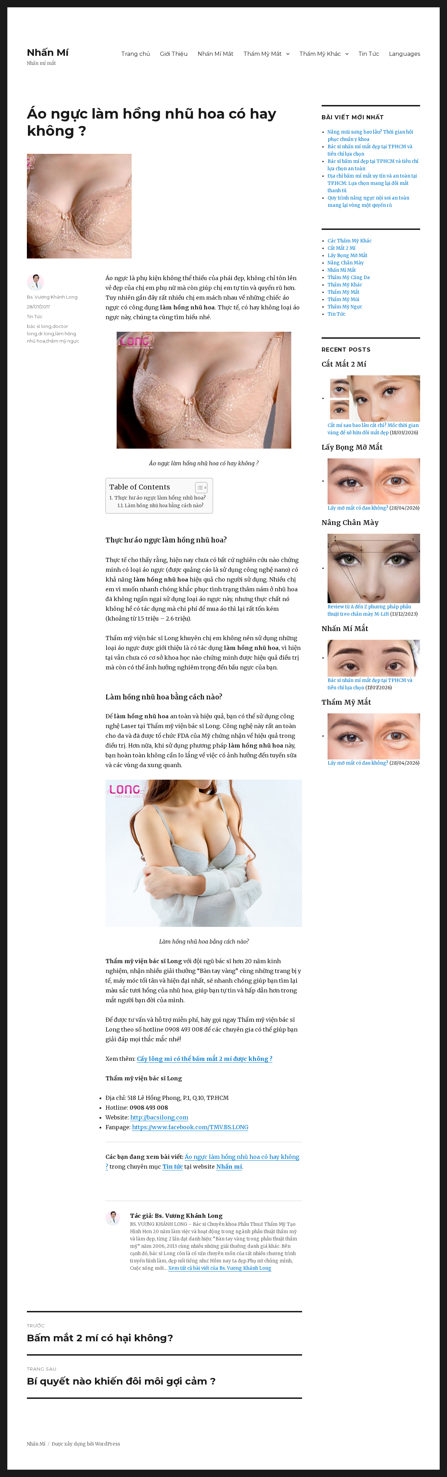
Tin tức (172, 1166)
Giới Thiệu (174, 54)
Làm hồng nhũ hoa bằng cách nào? (164, 506)
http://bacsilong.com (159, 1117)
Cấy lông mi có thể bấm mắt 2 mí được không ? (204, 1058)
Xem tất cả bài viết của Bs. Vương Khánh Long (219, 1268)
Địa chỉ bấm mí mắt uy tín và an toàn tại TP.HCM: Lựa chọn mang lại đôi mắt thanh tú (372, 183)
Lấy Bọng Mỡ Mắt (347, 255)
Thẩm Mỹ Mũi (343, 299)
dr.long (46, 333)
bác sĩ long (39, 326)
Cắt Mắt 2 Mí (342, 248)
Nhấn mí (229, 1166)
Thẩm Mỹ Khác (320, 54)
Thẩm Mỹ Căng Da (349, 277)
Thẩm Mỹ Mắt (262, 54)
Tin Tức (368, 54)
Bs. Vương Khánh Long (52, 297)
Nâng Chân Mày (346, 263)
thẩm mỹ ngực (62, 341)
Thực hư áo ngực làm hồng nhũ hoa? (160, 498)
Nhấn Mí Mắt (216, 54)
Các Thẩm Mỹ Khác (350, 241)
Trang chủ (135, 54)
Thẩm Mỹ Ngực (345, 307)
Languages (404, 54)
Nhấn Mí (47, 52)
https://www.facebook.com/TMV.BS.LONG (190, 1127)
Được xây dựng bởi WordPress (86, 1444)
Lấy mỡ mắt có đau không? (358, 508)
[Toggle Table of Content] (198, 488)
